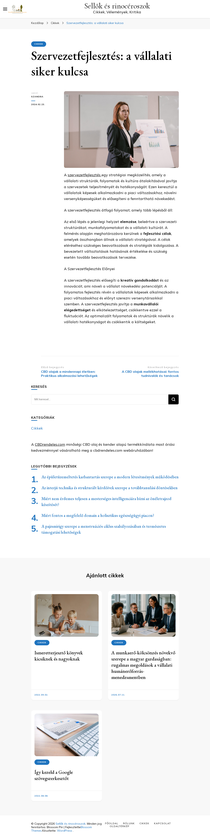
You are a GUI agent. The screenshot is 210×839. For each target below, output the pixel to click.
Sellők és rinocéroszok (117, 6)
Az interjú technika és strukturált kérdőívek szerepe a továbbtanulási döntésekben (109, 487)
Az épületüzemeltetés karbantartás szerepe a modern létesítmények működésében (110, 477)
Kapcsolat (162, 823)
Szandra (37, 96)
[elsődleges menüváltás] (5, 9)
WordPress (64, 830)
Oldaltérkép (119, 826)
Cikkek (38, 44)
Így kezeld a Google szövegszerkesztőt (53, 775)
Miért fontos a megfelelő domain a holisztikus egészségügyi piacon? (97, 515)
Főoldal (111, 823)
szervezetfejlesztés (85, 175)
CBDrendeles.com (50, 444)
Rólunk (129, 823)
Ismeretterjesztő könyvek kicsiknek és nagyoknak (58, 655)
